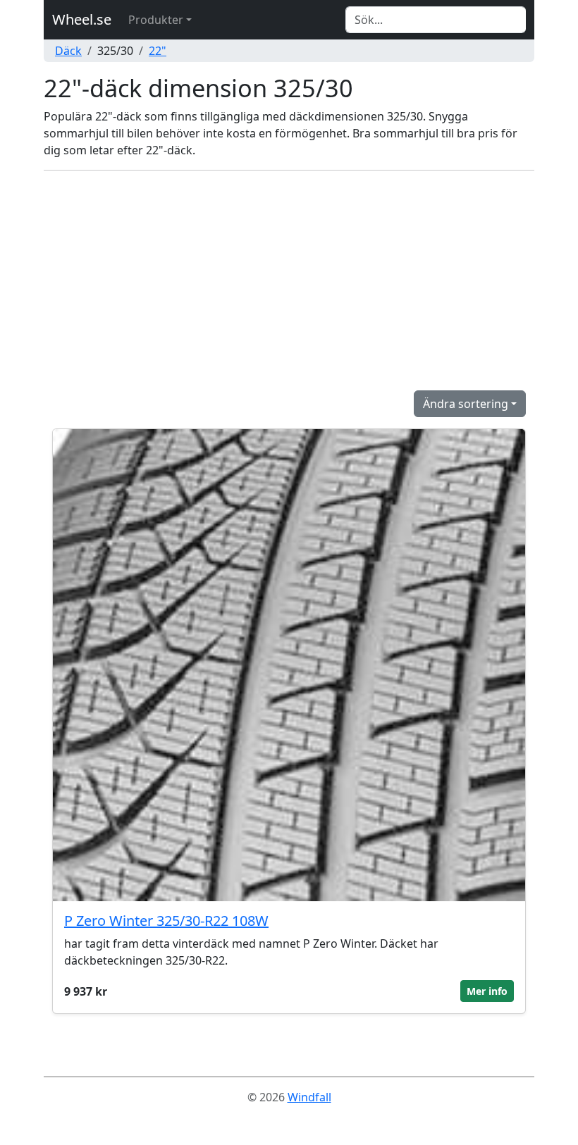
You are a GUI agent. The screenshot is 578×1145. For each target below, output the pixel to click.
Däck (68, 50)
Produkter (155, 19)
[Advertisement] (289, 280)
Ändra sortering (465, 403)
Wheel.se (81, 19)
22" (157, 50)
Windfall (309, 1097)
